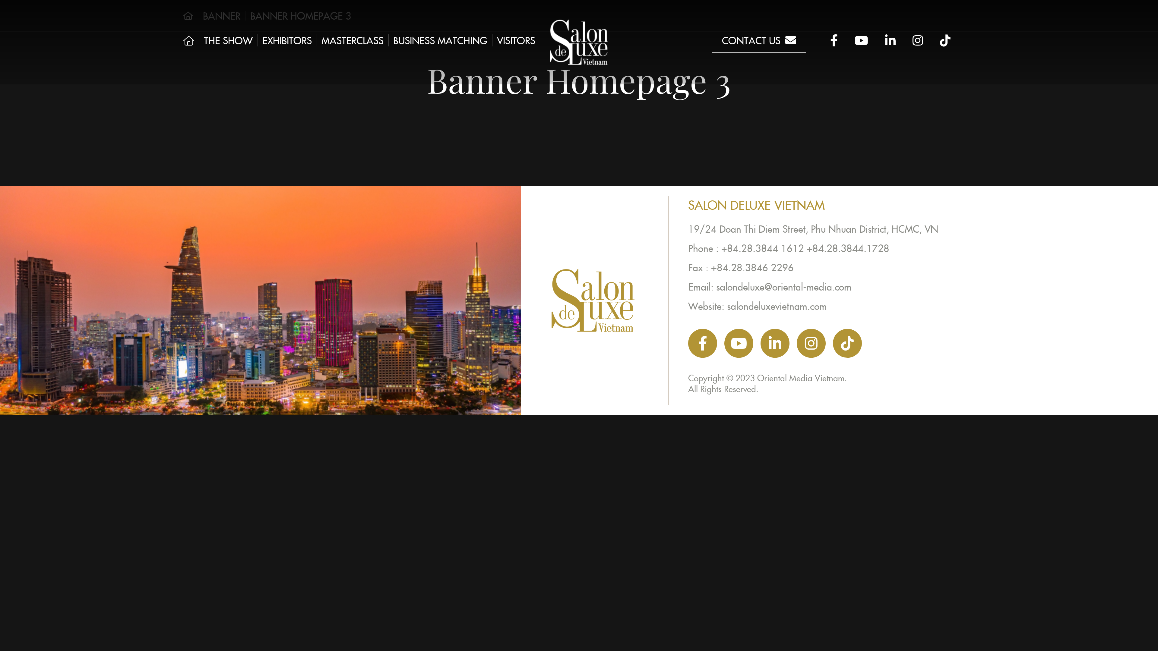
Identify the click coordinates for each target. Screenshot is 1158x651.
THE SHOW (228, 40)
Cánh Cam (786, 399)
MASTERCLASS (352, 40)
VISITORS (516, 40)
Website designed (720, 399)
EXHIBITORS (287, 40)
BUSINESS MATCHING (440, 40)
